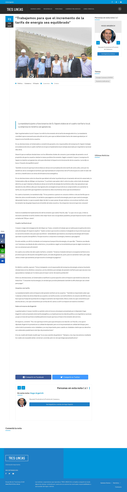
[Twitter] (117, 2)
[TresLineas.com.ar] (16, 9)
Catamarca (27, 83)
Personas (59, 9)
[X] (2, 246)
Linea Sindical (88, 9)
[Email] (2, 255)
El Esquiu (36, 83)
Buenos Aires (36, 9)
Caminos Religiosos (72, 9)
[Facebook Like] (2, 241)
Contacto (118, 487)
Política (20, 83)
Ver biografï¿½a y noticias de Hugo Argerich (59, 404)
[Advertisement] (53, 104)
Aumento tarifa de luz (102, 81)
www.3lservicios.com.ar (12, 484)
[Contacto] (121, 2)
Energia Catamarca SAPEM (104, 77)
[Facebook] (113, 2)
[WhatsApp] (2, 250)
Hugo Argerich (37, 393)
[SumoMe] (2, 260)
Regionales (48, 9)
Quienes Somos (105, 483)
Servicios (116, 483)
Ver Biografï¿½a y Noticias (108, 54)
